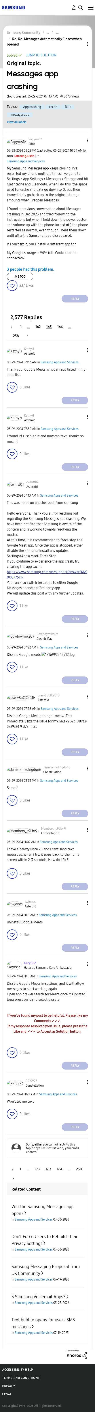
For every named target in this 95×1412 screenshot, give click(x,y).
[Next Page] (26, 335)
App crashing (32, 107)
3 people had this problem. (30, 269)
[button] (80, 140)
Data (68, 107)
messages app (19, 115)
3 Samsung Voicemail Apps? (38, 1296)
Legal (7, 1394)
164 (60, 327)
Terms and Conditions (21, 1378)
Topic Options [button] (80, 44)
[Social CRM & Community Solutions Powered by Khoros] (77, 1354)
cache (53, 107)
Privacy (8, 1386)
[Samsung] (13, 7)
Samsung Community (23, 32)
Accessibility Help (17, 1370)
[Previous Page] (13, 326)
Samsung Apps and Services (26, 161)
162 (38, 327)
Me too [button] (20, 276)
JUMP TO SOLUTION (41, 55)
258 (16, 336)
